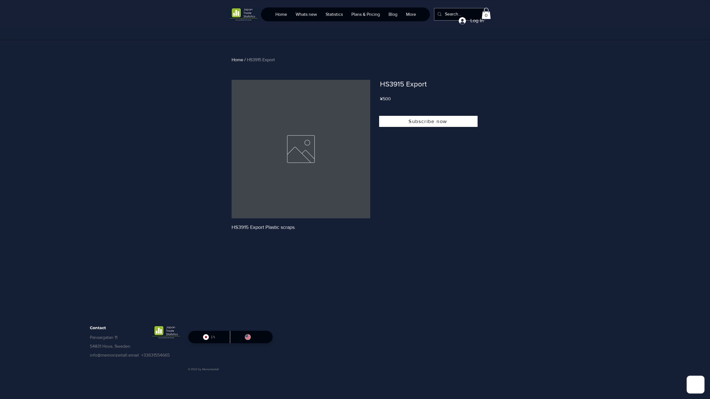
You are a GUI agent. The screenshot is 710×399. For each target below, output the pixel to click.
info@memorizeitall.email (114, 355)
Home (237, 59)
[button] (486, 13)
